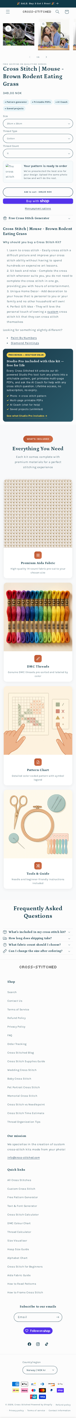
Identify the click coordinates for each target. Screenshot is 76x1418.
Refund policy (63, 1404)
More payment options (38, 208)
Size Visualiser (17, 1240)
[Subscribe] (57, 1317)
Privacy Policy (16, 1026)
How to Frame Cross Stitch (25, 1292)
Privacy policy (16, 1410)
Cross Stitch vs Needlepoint (26, 1104)
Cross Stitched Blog (20, 1052)
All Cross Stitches (19, 1180)
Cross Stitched (22, 1404)
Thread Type (10, 130)
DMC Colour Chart (19, 1223)
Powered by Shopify (41, 1404)
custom (52, 311)
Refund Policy (16, 1018)
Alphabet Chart (17, 1258)
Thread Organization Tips (24, 1121)
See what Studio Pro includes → (27, 415)
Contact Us (14, 1000)
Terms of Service (18, 1009)
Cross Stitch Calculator (23, 1214)
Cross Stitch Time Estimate (25, 1113)
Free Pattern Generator (22, 1197)
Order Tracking (17, 1044)
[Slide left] (30, 57)
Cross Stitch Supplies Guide (26, 1061)
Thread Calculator (19, 1232)
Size (5, 116)
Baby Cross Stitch (19, 1078)
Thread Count (11, 145)
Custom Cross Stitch (21, 1188)
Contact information (59, 1410)
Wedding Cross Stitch (22, 1070)
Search (12, 992)
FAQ (9, 1035)
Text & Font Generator (22, 1206)
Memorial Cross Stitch (22, 1095)
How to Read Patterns (21, 1283)
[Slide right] (46, 57)
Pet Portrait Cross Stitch (23, 1087)
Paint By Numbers (24, 338)
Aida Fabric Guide (19, 1275)
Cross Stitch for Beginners (25, 1266)
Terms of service (36, 1410)
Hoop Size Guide (18, 1249)
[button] (8, 12)
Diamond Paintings (25, 343)
